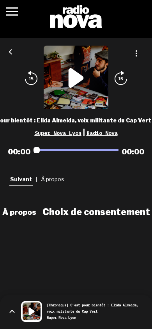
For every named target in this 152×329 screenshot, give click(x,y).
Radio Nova (102, 132)
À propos (19, 212)
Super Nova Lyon (58, 132)
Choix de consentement (96, 212)
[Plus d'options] (136, 53)
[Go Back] (10, 51)
